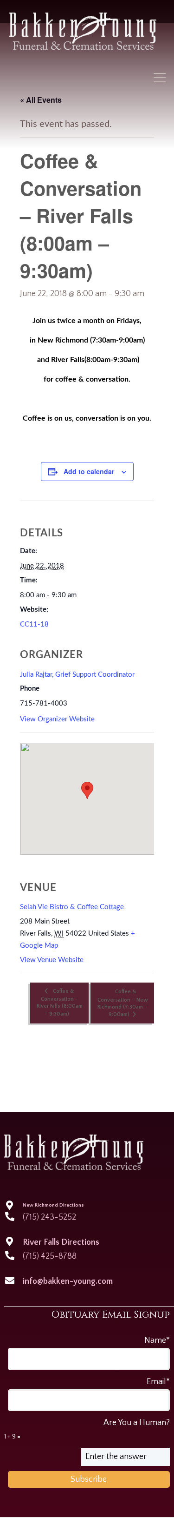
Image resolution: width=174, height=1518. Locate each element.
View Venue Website (52, 960)
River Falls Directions (61, 1242)
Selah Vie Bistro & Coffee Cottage (72, 907)
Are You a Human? (86, 1429)
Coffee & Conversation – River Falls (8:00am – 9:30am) (60, 1002)
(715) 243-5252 (49, 1217)
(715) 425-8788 (50, 1256)
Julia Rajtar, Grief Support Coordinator (77, 674)
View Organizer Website (57, 719)
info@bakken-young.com (68, 1281)
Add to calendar (89, 471)
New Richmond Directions (53, 1205)
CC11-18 (34, 624)
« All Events (41, 99)
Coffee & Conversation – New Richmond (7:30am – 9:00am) (122, 1003)
